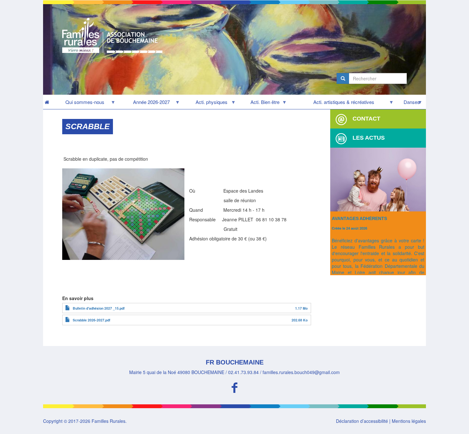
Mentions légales (409, 421)
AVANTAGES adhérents (359, 218)
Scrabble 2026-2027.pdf (91, 320)
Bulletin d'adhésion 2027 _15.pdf (99, 308)
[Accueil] (114, 35)
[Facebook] (234, 387)
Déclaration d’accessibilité (362, 421)
